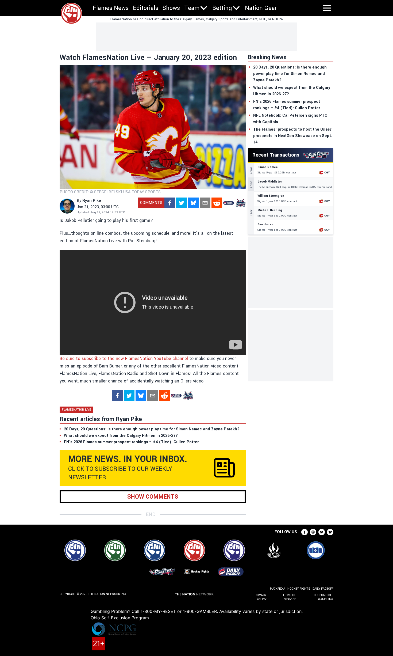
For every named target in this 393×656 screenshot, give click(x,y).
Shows (171, 8)
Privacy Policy (261, 597)
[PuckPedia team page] (240, 203)
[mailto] (205, 203)
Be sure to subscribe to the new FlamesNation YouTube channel (124, 358)
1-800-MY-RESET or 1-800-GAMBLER (179, 611)
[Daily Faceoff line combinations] (228, 203)
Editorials (145, 8)
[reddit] (216, 203)
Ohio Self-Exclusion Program (120, 617)
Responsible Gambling (323, 597)
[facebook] (169, 203)
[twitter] (181, 203)
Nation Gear (261, 8)
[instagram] (313, 532)
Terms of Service (288, 597)
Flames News (111, 8)
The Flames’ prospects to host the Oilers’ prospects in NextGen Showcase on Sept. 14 (293, 136)
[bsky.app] (193, 203)
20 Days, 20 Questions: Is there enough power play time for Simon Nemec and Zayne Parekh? (290, 74)
